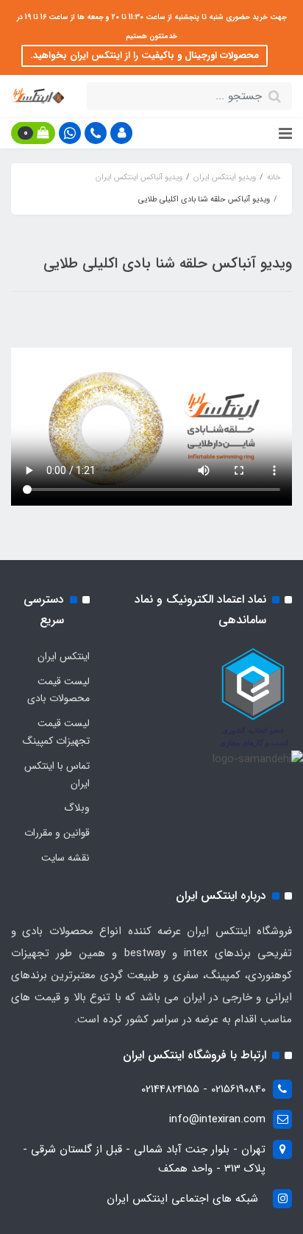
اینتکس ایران (64, 656)
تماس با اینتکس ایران (57, 775)
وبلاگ (77, 808)
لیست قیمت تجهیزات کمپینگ (56, 732)
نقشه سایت (65, 858)
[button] (121, 133)
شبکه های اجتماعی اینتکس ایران (182, 1199)
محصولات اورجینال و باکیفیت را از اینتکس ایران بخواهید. (144, 55)
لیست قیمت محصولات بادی (58, 690)
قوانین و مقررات (57, 833)
